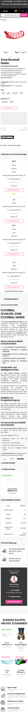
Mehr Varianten (8, 108)
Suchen (23, 15)
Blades (19, 145)
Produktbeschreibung (11, 299)
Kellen (4, 20)
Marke (4, 145)
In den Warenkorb (13, 190)
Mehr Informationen (6, 77)
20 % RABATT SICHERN (20, 4)
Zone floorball (23, 130)
